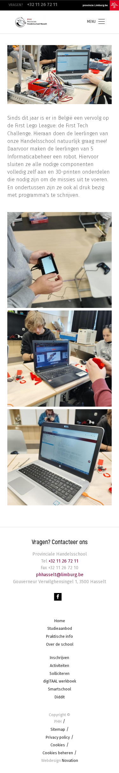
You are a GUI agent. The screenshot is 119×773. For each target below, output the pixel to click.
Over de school (59, 644)
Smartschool (59, 689)
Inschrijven (59, 657)
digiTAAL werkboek (59, 681)
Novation (59, 760)
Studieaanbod (59, 628)
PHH (58, 721)
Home (59, 620)
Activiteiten (59, 665)
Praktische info (59, 636)
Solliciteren (59, 673)
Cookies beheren (58, 752)
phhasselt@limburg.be (59, 574)
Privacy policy (58, 737)
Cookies (57, 745)
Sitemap (57, 729)
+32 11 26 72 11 (62, 561)
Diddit (60, 697)
